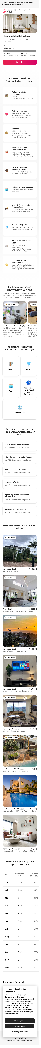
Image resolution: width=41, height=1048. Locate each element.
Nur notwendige (19, 1026)
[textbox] (11, 55)
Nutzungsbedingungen (25, 1040)
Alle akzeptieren (19, 1021)
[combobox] (19, 48)
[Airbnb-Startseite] (4, 11)
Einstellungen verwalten (20, 1032)
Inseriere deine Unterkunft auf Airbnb (18, 11)
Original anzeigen (17, 5)
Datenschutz (10, 1040)
